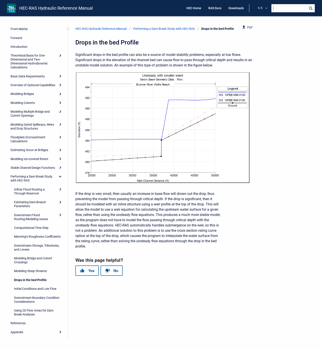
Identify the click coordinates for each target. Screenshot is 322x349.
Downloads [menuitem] (236, 8)
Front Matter (19, 29)
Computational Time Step (31, 228)
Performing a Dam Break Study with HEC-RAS (31, 178)
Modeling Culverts (23, 103)
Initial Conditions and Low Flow (35, 288)
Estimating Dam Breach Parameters (30, 204)
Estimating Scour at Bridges (29, 150)
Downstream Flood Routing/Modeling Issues (31, 217)
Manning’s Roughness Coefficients (37, 236)
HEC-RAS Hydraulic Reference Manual (56, 8)
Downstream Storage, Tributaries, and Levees (36, 247)
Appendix (17, 332)
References (18, 323)
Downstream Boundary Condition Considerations (36, 299)
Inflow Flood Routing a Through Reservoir (29, 191)
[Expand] (60, 55)
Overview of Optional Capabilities (33, 85)
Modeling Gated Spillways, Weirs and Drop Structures (32, 126)
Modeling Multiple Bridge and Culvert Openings (30, 113)
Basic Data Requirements (28, 76)
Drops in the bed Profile (30, 280)
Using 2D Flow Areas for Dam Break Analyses (33, 312)
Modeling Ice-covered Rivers (29, 159)
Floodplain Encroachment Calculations (28, 139)
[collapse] (60, 176)
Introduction (19, 46)
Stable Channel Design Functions (33, 167)
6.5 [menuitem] (260, 8)
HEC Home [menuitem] (193, 8)
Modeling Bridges (22, 94)
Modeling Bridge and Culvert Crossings (33, 260)
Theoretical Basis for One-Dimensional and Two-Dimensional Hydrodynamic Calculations (29, 61)
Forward (16, 38)
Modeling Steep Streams (30, 271)
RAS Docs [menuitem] (214, 8)
